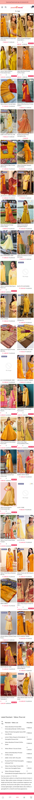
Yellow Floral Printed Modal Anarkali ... (7, 541)
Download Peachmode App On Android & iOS (17, 2)
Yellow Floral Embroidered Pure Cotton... (24, 410)
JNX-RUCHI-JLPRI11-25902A (8, 195)
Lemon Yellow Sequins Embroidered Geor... (6, 72)
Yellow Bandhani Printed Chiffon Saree (23, 72)
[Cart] (32, 7)
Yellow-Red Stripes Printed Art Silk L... (25, 604)
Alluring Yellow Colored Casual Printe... (8, 637)
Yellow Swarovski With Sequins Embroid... (25, 573)
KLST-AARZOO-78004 (23, 636)
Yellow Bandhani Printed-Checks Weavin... (23, 667)
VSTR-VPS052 (4, 319)
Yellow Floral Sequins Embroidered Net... (6, 508)
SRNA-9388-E (4, 603)
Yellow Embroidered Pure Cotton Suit (7, 475)
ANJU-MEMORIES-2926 (6, 255)
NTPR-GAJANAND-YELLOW (24, 349)
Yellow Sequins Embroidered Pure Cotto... (8, 442)
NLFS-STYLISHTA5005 (23, 286)
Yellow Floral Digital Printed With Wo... (7, 350)
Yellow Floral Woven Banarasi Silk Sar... (8, 573)
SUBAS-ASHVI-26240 (23, 474)
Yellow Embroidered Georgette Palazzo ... (22, 225)
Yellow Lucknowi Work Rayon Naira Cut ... (8, 286)
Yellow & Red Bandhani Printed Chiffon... (25, 104)
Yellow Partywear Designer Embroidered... (24, 166)
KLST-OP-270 (20, 540)
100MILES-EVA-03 (22, 195)
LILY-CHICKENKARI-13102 (7, 380)
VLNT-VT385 (20, 507)
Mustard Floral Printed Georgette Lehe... (23, 135)
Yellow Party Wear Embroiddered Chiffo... (23, 442)
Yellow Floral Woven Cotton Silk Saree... (24, 256)
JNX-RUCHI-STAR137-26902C (25, 380)
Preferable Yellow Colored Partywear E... (7, 698)
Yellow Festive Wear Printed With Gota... (7, 166)
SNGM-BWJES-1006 (5, 667)
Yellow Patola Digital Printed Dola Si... (7, 410)
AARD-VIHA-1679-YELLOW (7, 134)
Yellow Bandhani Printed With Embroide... (8, 39)
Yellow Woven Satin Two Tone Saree (25, 698)
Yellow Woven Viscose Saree (8, 104)
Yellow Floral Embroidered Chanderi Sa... (24, 319)
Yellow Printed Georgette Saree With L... (24, 39)
